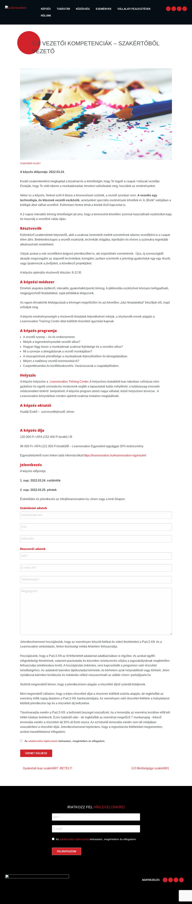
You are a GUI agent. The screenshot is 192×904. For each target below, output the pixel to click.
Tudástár (63, 8)
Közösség (83, 8)
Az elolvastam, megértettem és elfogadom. (96, 839)
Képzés (46, 8)
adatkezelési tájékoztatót (43, 741)
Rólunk (46, 15)
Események (103, 8)
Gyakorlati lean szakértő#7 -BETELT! (47, 768)
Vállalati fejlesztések (134, 8)
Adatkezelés (151, 880)
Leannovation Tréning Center (69, 381)
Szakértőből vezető (30, 163)
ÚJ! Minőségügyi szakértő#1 (150, 768)
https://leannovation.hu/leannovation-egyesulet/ (114, 455)
